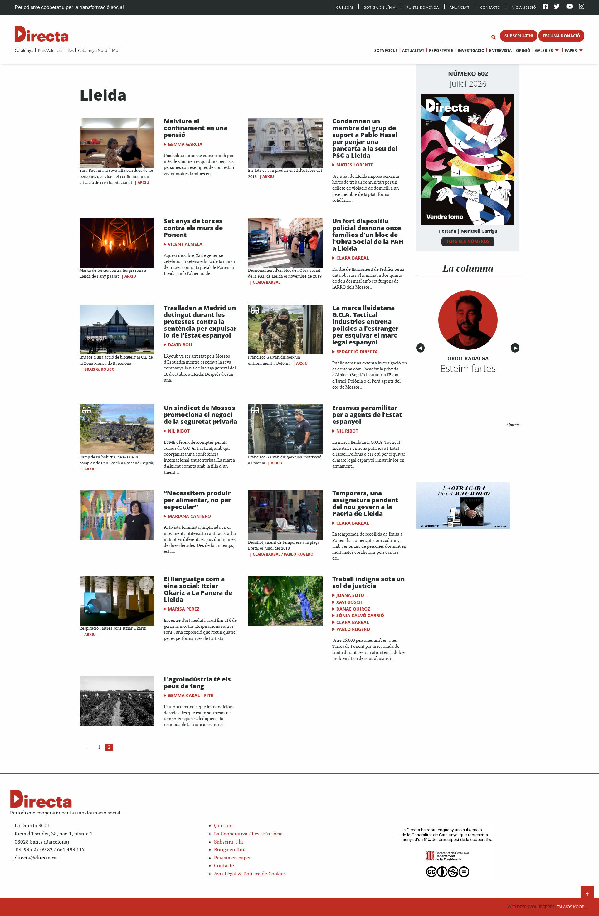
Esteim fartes (468, 368)
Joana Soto (350, 595)
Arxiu (143, 182)
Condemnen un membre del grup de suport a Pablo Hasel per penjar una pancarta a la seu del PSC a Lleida (364, 138)
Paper (571, 50)
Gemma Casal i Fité (190, 695)
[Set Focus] (494, 37)
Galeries (544, 50)
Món (116, 50)
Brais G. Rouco (99, 369)
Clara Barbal (266, 282)
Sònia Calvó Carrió (360, 615)
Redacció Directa (357, 351)
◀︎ (421, 348)
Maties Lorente (354, 165)
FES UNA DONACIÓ (561, 35)
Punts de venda (422, 7)
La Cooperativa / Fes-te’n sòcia (248, 834)
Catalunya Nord (92, 50)
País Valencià (49, 50)
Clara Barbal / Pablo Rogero (283, 554)
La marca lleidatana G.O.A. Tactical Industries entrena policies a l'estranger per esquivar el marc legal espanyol (365, 325)
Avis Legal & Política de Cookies (250, 874)
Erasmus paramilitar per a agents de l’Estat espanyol (367, 415)
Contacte (490, 7)
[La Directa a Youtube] (569, 7)
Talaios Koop (546, 907)
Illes (69, 50)
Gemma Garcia (185, 144)
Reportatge (441, 50)
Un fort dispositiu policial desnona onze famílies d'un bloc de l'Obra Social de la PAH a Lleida (367, 235)
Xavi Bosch (349, 602)
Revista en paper (232, 858)
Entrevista (500, 50)
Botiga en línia (380, 7)
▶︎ (516, 348)
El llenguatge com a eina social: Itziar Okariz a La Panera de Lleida (198, 589)
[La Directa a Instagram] (581, 7)
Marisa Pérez (183, 609)
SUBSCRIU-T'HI (518, 35)
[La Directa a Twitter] (557, 7)
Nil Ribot (179, 431)
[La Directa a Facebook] (545, 7)
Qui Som (344, 7)
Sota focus (386, 50)
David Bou (180, 345)
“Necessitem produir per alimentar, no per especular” (197, 500)
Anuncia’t (460, 7)
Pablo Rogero (353, 629)
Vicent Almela (185, 244)
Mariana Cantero (189, 516)
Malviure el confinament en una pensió (195, 128)
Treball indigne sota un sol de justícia (368, 582)
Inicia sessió (523, 7)
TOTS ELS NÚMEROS (467, 241)
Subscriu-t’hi (228, 842)
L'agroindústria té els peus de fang (197, 682)
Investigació (471, 50)
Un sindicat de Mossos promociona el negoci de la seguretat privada (200, 415)
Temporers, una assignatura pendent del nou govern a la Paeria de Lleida (365, 503)
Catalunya (24, 50)
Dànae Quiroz (353, 609)
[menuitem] (24, 50)
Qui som (223, 826)
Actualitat (413, 50)
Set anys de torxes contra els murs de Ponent (193, 228)
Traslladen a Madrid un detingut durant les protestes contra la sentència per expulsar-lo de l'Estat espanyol (201, 321)
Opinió (523, 50)
